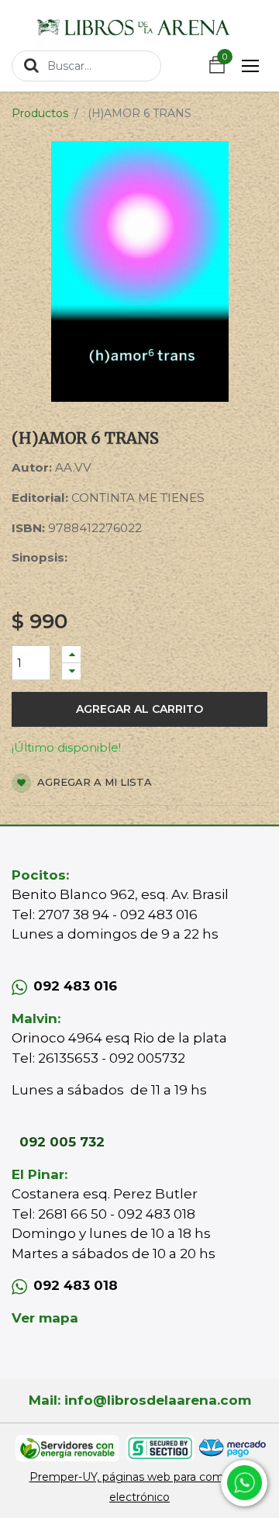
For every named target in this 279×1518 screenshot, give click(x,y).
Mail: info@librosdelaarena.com (140, 1400)
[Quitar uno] (71, 671)
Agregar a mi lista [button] (93, 782)
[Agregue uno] (71, 654)
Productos (40, 113)
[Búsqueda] (31, 65)
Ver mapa (45, 1318)
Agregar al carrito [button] (139, 709)
